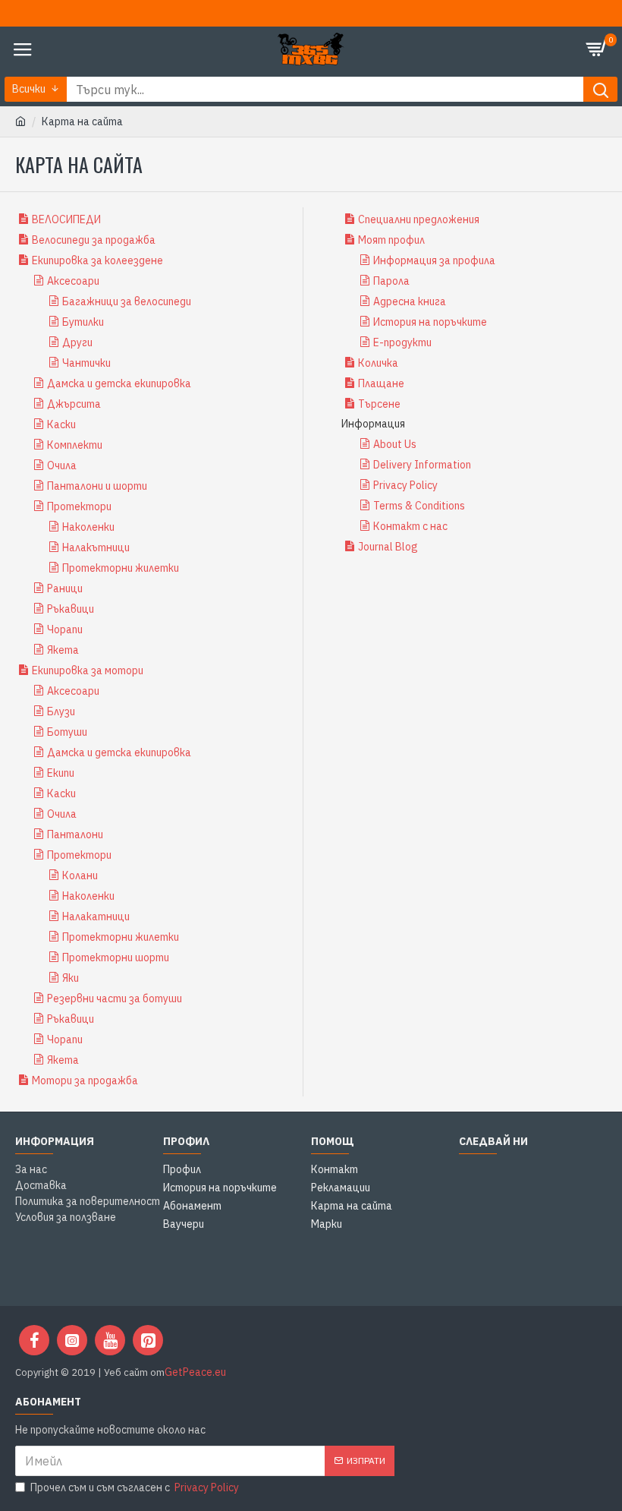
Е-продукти (402, 342)
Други (77, 342)
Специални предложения (418, 219)
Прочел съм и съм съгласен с (134, 1487)
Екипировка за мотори (87, 670)
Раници (65, 588)
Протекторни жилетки (120, 568)
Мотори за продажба (85, 1080)
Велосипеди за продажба (94, 240)
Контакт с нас (410, 526)
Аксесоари (73, 281)
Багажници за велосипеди (126, 301)
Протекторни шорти (115, 957)
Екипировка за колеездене (97, 260)
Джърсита (74, 404)
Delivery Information (422, 465)
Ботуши (67, 732)
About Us (394, 444)
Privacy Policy (405, 485)
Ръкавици (70, 609)
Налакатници (96, 916)
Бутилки (83, 322)
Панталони (75, 834)
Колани (80, 875)
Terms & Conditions (419, 506)
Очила (62, 465)
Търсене (379, 404)
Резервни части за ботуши (114, 998)
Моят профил (391, 240)
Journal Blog (388, 547)
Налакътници (96, 547)
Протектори (79, 506)
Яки (70, 978)
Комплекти (74, 445)
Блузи (61, 711)
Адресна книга (409, 301)
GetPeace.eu (195, 1372)
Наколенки (88, 527)
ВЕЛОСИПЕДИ (66, 219)
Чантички (86, 363)
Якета (63, 650)
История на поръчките (430, 322)
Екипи (60, 773)
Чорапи (65, 629)
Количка (378, 363)
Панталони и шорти (97, 486)
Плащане (381, 383)
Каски (61, 424)
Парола (391, 281)
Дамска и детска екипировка (119, 383)
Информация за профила (434, 260)
